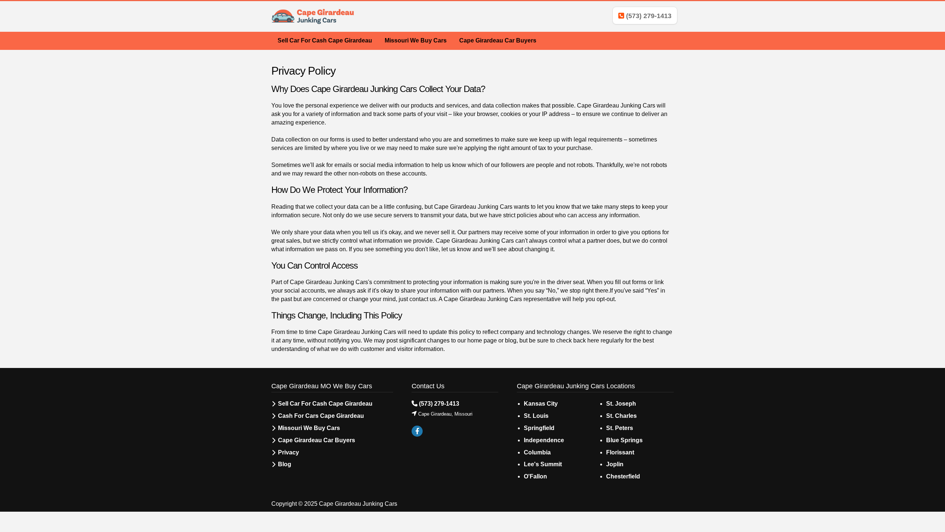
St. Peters (619, 428)
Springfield (539, 428)
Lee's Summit (543, 464)
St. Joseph (621, 403)
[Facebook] (417, 431)
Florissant (620, 452)
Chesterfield (623, 476)
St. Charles (621, 416)
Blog (284, 464)
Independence (544, 440)
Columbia (537, 452)
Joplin (614, 464)
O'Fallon (535, 476)
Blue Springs (624, 440)
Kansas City (541, 403)
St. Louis (536, 416)
